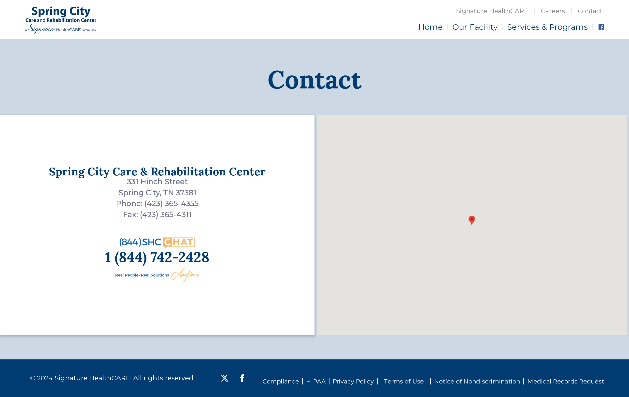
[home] (60, 20)
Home (430, 27)
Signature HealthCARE (492, 11)
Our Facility (475, 27)
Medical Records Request (565, 381)
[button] (472, 220)
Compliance (281, 381)
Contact (590, 11)
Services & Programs (547, 27)
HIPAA (316, 381)
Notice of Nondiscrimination (477, 381)
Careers (553, 11)
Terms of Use (404, 381)
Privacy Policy (353, 381)
